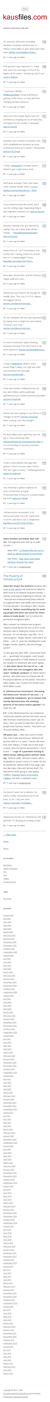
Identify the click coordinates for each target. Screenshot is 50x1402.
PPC (5, 872)
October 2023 (8, 1029)
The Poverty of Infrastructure (13, 577)
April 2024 (7, 1009)
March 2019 (8, 1203)
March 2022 (8, 1092)
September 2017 (10, 1263)
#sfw (34, 190)
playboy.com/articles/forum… (17, 190)
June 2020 (7, 1152)
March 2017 (8, 1283)
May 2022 (7, 1086)
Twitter (6, 878)
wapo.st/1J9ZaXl (20, 498)
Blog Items (7, 865)
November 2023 (10, 1025)
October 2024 (8, 989)
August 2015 (8, 1346)
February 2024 (9, 1015)
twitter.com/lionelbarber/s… (32, 349)
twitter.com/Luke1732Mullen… (17, 803)
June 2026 (7, 922)
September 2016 (10, 1303)
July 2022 (7, 1079)
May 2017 (7, 1276)
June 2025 (7, 962)
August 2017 (8, 1266)
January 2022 (8, 1099)
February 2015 (9, 1366)
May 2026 (7, 925)
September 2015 (10, 1343)
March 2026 (8, 932)
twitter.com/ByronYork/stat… (17, 303)
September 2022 (10, 1072)
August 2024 (8, 995)
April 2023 (7, 1049)
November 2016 (10, 1296)
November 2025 (10, 945)
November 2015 (10, 1336)
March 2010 (8, 1373)
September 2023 (10, 1032)
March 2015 (8, 1363)
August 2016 (8, 1306)
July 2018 (7, 1229)
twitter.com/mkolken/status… (23, 52)
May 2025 (7, 965)
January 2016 (8, 1330)
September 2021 (10, 1109)
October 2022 (8, 1069)
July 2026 (7, 918)
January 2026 (8, 938)
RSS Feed (7, 898)
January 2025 (8, 979)
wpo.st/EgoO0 (37, 211)
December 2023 (9, 1022)
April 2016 (7, 1320)
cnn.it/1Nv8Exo (10, 77)
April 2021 (7, 1126)
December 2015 (9, 1333)
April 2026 (7, 928)
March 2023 (8, 1052)
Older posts (9, 834)
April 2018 (7, 1239)
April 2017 (7, 1280)
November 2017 (10, 1256)
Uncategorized (25, 567)
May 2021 (7, 1122)
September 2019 (10, 1183)
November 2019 (10, 1176)
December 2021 (9, 1102)
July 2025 (7, 959)
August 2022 (8, 1076)
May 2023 (7, 1045)
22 (44, 204)
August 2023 (8, 1035)
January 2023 (8, 1059)
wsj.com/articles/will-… (14, 374)
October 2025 (8, 949)
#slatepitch (17, 165)
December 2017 (9, 1253)
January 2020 (8, 1169)
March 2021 (8, 1129)
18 (44, 66)
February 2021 (9, 1132)
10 (44, 388)
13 (44, 487)
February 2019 (9, 1206)
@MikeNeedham (11, 94)
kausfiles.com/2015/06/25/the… (18, 523)
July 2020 (7, 1149)
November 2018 (10, 1216)
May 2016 (7, 1316)
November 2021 (10, 1106)
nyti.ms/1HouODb (12, 399)
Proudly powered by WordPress (16, 1393)
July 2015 (7, 1350)
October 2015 (8, 1340)
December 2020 (9, 1139)
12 (44, 792)
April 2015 (7, 1360)
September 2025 (10, 952)
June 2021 (7, 1119)
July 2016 (7, 1310)
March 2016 (8, 1323)
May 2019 (7, 1196)
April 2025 (7, 969)
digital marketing (10, 868)
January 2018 (8, 1249)
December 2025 (9, 942)
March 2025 (8, 972)
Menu (25, 9)
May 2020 (7, 1156)
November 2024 (10, 985)
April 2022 (7, 1089)
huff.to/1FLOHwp (11, 151)
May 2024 (7, 1005)
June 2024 (7, 1002)
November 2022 (10, 1066)
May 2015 (7, 1356)
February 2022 (9, 1096)
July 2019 (7, 1189)
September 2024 (10, 992)
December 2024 (9, 982)
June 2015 (7, 1353)
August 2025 (8, 955)
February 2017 (9, 1286)
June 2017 (7, 1273)
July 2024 (7, 999)
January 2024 (8, 1019)
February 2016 (9, 1326)
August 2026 (8, 915)
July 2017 (7, 1270)
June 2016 (7, 1313)
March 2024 (8, 1012)
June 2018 (7, 1233)
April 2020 (7, 1159)
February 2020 (9, 1166)
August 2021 (8, 1112)
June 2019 (7, 1193)
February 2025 (9, 975)
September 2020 (10, 1142)
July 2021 (7, 1116)
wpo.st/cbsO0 (10, 126)
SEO (5, 875)
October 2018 (8, 1219)
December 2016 (9, 1293)
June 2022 (7, 1082)
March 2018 (8, 1243)
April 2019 (7, 1199)
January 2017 (8, 1290)
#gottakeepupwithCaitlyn (25, 232)
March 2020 (8, 1163)
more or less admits (12, 589)
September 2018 (10, 1223)
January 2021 (8, 1136)
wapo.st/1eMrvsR (12, 473)
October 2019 (8, 1179)
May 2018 (7, 1236)
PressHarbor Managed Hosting (15, 1397)
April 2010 (7, 1370)
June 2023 (7, 1042)
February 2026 (9, 935)
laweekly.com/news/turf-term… (18, 261)
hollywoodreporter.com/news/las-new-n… (23, 441)
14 (44, 41)
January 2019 (8, 1209)
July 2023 (7, 1039)
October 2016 (8, 1300)
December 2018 (9, 1213)
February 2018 (9, 1246)
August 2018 (8, 1226)
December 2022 (9, 1062)
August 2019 (8, 1186)
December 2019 (9, 1173)
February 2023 (9, 1056)
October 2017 (8, 1259)
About (5, 848)
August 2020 (8, 1146)
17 (44, 463)
